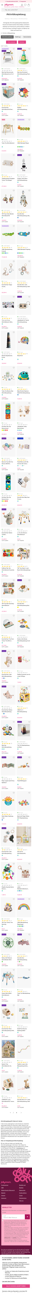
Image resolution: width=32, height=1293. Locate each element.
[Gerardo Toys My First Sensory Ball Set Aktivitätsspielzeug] (2, 465)
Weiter (21, 1113)
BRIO (15, 1160)
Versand (3, 1195)
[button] (2, 5)
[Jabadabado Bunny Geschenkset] (21, 430)
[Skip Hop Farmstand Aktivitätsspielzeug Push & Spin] (18, 75)
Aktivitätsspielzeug (22, 18)
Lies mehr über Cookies (8, 1281)
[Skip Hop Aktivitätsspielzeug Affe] (3, 749)
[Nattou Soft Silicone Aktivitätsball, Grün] (2, 961)
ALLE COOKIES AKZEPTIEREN (16, 1286)
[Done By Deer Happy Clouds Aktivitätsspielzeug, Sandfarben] (2, 288)
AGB (2, 1187)
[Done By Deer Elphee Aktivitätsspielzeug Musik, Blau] (3, 713)
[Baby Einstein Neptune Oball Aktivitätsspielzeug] (18, 394)
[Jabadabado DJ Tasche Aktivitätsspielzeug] (18, 324)
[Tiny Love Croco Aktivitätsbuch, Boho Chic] (2, 324)
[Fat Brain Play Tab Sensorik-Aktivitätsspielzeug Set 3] (5, 430)
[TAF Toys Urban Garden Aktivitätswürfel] (2, 217)
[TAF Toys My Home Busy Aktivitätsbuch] (2, 607)
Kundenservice (4, 1185)
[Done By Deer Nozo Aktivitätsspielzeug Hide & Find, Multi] (2, 1032)
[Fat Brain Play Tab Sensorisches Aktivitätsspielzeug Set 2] (7, 430)
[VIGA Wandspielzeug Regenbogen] (22, 146)
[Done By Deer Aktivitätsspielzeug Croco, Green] (19, 961)
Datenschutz (22, 1190)
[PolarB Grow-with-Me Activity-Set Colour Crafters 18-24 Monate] (18, 465)
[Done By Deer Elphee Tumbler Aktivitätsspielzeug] (2, 536)
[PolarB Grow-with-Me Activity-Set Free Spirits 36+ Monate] (19, 465)
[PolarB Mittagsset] (18, 784)
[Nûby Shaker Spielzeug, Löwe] (2, 819)
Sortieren (22, 42)
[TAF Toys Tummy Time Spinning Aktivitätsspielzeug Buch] (2, 926)
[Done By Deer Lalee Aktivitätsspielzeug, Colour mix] (2, 855)
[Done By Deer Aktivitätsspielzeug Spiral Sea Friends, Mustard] (18, 607)
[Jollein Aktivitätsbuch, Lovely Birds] (22, 890)
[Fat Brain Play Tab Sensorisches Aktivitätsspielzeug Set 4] (3, 430)
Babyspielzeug (13, 18)
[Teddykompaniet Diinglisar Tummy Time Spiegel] (2, 182)
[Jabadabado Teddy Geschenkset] (18, 430)
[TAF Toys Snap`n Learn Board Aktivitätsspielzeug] (18, 572)
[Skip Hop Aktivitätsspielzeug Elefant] (2, 749)
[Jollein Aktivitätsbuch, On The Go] (19, 890)
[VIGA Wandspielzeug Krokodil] (19, 146)
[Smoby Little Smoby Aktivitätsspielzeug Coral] (18, 642)
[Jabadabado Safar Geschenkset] (19, 430)
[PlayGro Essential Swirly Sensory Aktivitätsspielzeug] (2, 890)
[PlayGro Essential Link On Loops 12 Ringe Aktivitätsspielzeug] (18, 678)
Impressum (3, 1198)
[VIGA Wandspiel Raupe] (18, 146)
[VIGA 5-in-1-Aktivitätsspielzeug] (18, 713)
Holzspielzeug (19, 1148)
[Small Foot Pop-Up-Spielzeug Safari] (18, 1032)
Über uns (21, 1200)
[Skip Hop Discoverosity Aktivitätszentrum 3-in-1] (2, 75)
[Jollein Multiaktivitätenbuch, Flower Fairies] (18, 890)
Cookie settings (23, 1193)
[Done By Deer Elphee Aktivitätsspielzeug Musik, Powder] (2, 713)
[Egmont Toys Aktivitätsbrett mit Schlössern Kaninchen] (2, 1067)
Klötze (13, 1149)
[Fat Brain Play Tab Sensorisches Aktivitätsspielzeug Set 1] (2, 430)
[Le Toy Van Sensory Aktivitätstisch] (18, 536)
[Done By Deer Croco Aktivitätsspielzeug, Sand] (21, 961)
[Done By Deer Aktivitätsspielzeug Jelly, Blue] (18, 217)
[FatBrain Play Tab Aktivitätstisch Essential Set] (2, 572)
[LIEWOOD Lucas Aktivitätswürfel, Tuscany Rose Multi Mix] (2, 1103)
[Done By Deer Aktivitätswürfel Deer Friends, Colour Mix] (2, 111)
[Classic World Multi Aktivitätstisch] (2, 997)
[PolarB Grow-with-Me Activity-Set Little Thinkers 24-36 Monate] (21, 465)
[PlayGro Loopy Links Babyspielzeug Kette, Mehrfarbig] (18, 1067)
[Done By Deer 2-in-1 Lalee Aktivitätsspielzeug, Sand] (18, 1103)
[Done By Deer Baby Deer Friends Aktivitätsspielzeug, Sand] (18, 501)
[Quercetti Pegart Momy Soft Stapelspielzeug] (18, 819)
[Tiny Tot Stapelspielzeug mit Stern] (18, 749)
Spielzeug (7, 18)
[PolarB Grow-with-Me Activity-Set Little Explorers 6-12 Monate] (22, 465)
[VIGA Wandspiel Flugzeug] (21, 146)
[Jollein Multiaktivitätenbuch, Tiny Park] (21, 890)
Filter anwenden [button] (11, 42)
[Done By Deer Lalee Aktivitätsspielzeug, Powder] (2, 678)
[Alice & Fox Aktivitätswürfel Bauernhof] (18, 855)
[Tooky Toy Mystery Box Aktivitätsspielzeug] (2, 394)
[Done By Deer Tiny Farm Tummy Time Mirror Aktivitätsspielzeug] (2, 642)
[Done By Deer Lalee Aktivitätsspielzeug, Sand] (18, 288)
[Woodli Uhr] (18, 359)
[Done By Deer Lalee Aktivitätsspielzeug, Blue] (3, 678)
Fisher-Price (10, 1160)
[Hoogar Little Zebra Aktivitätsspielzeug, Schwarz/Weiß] (18, 182)
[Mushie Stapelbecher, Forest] (2, 359)
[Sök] (3, 10)
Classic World (22, 1160)
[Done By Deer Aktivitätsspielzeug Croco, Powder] (18, 961)
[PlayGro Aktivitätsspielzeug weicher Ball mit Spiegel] (18, 111)
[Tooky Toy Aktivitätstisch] (2, 146)
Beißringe (17, 37)
